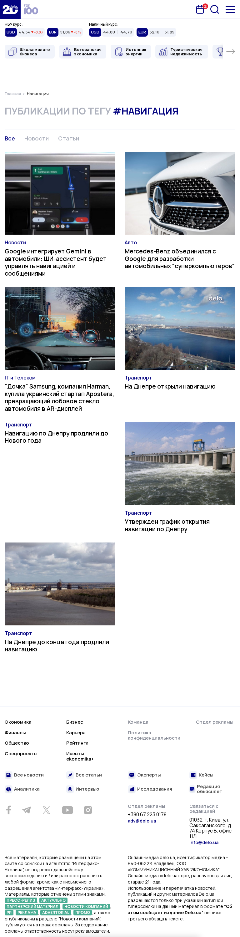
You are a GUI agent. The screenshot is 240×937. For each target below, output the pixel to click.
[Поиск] (214, 9)
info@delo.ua (203, 842)
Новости (36, 138)
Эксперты (149, 775)
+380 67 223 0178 (147, 814)
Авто (131, 242)
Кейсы (206, 775)
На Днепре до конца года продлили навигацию (57, 646)
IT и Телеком (20, 377)
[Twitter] (46, 810)
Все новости (29, 775)
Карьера (76, 732)
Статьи (68, 138)
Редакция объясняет (209, 789)
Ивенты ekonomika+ (80, 756)
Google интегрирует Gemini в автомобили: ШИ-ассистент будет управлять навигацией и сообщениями (56, 262)
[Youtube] (67, 810)
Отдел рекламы (214, 722)
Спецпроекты (21, 753)
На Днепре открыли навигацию (170, 386)
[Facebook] (8, 810)
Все (10, 138)
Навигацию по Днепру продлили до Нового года (56, 437)
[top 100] (31, 9)
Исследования (154, 789)
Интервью (87, 789)
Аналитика (27, 789)
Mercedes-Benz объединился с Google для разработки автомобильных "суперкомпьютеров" (180, 258)
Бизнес (74, 722)
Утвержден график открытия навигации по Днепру (167, 525)
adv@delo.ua (142, 820)
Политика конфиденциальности (154, 735)
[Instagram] (88, 810)
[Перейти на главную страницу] (10, 9)
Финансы (15, 732)
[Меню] (230, 9)
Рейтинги (77, 743)
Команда (138, 722)
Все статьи (89, 775)
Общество (17, 743)
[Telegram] (26, 810)
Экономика (18, 722)
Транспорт (138, 377)
